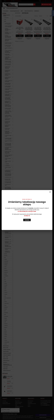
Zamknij (27, 220)
